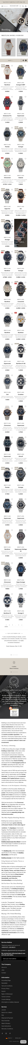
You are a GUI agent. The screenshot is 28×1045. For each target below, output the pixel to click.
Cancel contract (5, 996)
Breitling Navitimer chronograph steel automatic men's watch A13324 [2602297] (7, 305)
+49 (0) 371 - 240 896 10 (8, 947)
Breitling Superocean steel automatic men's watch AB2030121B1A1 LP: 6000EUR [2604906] (7, 367)
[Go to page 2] (21, 625)
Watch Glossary (5, 1023)
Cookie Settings (5, 999)
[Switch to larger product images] (23, 60)
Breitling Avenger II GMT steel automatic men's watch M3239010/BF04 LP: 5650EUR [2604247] (21, 88)
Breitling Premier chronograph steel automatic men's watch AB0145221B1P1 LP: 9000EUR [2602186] (7, 491)
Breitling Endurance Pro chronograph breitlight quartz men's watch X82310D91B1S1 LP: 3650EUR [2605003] (7, 119)
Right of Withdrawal (6, 994)
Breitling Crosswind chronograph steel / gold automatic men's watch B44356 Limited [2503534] (20, 305)
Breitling (11, 10)
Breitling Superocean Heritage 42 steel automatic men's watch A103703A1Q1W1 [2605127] (20, 554)
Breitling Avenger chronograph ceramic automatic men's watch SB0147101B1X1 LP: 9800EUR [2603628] (20, 491)
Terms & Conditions (6, 986)
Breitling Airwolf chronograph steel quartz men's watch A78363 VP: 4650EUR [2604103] (20, 459)
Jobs (2, 970)
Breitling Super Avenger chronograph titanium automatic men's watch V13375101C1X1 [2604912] (20, 585)
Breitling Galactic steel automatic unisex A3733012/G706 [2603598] (20, 181)
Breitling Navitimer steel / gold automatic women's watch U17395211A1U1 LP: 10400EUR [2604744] (7, 553)
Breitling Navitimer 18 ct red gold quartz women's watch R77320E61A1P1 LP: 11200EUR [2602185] (7, 88)
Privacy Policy (5, 988)
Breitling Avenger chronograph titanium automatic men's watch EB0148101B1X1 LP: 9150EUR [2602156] (20, 274)
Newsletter (4, 983)
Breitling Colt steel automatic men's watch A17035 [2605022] (7, 397)
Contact (3, 972)
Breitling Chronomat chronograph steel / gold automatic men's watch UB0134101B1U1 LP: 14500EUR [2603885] (7, 429)
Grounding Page (6, 980)
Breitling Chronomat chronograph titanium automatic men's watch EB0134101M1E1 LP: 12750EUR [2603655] (7, 585)
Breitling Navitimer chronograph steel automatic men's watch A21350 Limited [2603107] (7, 274)
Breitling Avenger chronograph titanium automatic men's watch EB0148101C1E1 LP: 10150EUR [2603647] (20, 150)
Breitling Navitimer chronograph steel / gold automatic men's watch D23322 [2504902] (20, 336)
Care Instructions (6, 1026)
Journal (3, 1010)
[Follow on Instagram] (6, 1033)
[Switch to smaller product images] (26, 60)
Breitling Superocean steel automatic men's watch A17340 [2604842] (21, 119)
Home (2, 10)
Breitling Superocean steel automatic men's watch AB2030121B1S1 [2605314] (7, 459)
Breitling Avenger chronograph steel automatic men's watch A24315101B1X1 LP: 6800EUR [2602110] (7, 243)
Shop (6, 10)
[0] (20, 6)
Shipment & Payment (7, 1018)
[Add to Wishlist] (12, 66)
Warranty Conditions (7, 1028)
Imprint (3, 991)
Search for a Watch (6, 1012)
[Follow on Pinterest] (10, 1033)
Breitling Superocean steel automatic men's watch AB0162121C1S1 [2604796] (7, 521)
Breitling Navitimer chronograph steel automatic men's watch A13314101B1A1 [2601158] (7, 336)
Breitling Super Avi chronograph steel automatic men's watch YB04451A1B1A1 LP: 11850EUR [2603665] (7, 212)
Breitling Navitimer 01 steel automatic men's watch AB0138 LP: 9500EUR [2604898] (7, 616)
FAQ (2, 1015)
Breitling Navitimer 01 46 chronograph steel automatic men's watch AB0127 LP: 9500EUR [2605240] (20, 367)
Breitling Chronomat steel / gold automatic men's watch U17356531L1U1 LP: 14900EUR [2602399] (7, 181)
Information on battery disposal (10, 1002)
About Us (4, 967)
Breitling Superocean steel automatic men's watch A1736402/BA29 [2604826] (20, 521)
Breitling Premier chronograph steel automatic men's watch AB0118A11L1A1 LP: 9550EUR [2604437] (7, 150)
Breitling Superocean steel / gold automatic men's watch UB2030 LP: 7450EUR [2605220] (20, 429)
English (6, 6)
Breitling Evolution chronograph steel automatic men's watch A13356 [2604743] (20, 398)
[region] (14, 665)
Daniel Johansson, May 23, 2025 (14, 646)
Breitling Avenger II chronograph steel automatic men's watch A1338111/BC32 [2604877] (20, 616)
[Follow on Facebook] (2, 1033)
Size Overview (5, 1020)
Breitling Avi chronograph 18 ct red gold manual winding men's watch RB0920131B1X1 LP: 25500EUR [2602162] (20, 212)
